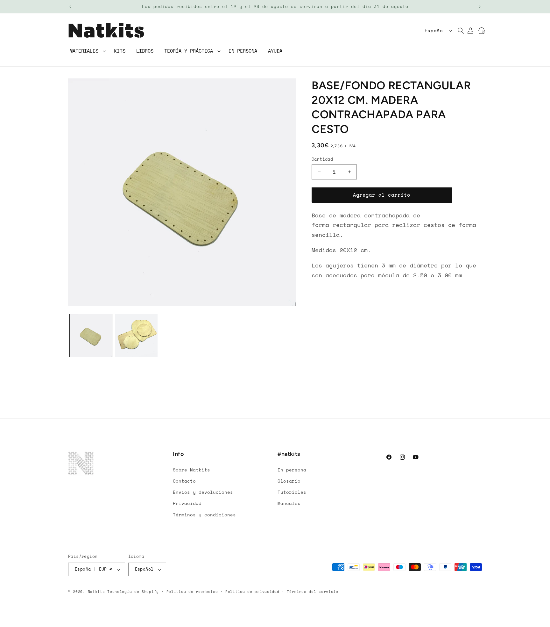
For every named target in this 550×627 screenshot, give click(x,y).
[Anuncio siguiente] (480, 7)
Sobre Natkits (191, 469)
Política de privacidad (252, 591)
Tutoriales (292, 492)
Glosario (289, 480)
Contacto (184, 480)
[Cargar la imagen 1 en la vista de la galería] (91, 335)
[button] (86, 51)
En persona (292, 469)
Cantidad (322, 159)
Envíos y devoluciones (203, 492)
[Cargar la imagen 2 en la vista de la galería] (136, 335)
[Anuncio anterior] (70, 7)
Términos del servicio (312, 591)
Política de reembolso (192, 591)
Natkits (96, 591)
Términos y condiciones (204, 514)
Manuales (289, 503)
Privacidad (187, 503)
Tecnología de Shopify (133, 591)
